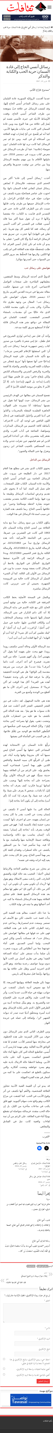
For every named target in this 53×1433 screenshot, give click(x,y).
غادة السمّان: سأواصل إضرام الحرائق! (40, 1165)
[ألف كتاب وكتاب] (26, 17)
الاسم (47, 1328)
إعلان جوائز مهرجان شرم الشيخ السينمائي (34, 1275)
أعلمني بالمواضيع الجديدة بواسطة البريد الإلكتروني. (33, 1375)
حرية (48, 1199)
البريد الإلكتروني (43, 1339)
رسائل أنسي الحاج (42, 1266)
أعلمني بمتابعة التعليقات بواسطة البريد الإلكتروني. (33, 1369)
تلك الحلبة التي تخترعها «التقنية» (16, 1281)
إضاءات (40, 27)
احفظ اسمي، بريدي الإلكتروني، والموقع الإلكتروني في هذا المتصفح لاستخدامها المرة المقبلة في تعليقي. (30, 1361)
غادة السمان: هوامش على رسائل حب (39, 1178)
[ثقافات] (26, 6)
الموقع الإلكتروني (44, 1349)
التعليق (47, 1301)
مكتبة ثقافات (47, 1421)
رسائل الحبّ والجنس (20, 1163)
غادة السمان (31, 1266)
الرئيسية (48, 27)
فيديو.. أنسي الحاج (43, 1220)
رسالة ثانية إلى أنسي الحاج (41, 1241)
